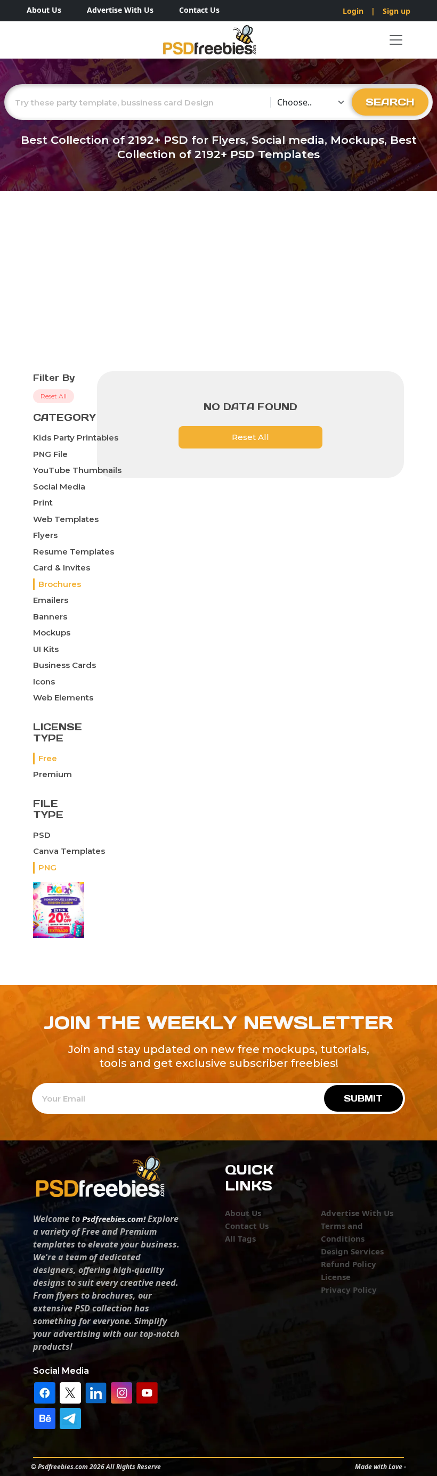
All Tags (240, 1238)
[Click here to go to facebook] (44, 1392)
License (336, 1276)
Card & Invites (61, 567)
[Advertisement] (218, 291)
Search (390, 101)
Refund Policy (348, 1264)
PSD (42, 835)
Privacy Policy (349, 1289)
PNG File (50, 454)
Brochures (59, 584)
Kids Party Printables (75, 438)
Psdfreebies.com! (113, 1218)
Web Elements (63, 697)
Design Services (352, 1251)
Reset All (54, 396)
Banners (50, 616)
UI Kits (46, 649)
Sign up (396, 11)
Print (43, 503)
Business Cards (64, 665)
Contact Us (199, 10)
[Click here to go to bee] (44, 1417)
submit (363, 1098)
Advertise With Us (120, 10)
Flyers (45, 535)
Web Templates (66, 519)
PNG (47, 867)
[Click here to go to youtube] (147, 1392)
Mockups (51, 632)
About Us (44, 10)
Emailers (50, 600)
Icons (44, 681)
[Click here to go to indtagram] (121, 1392)
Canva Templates (69, 851)
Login (353, 11)
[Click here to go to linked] (96, 1392)
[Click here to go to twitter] (70, 1392)
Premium (52, 774)
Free (47, 758)
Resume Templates (73, 552)
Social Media (59, 487)
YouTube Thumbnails (77, 470)
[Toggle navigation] (396, 40)
